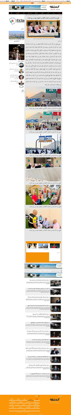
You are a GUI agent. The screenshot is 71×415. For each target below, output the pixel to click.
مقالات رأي (21, 61)
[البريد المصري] (16, 52)
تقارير (48, 13)
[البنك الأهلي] (43, 267)
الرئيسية (59, 13)
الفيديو (22, 29)
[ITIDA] (16, 20)
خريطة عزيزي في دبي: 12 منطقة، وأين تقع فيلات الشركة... (41, 1)
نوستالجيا (36, 13)
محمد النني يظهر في (58, 248)
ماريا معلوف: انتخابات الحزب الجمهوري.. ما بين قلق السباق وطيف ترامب (14, 76)
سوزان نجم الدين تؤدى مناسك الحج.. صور (32, 248)
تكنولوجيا (17, 13)
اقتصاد (42, 13)
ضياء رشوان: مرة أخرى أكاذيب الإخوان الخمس (13, 70)
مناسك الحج (58, 252)
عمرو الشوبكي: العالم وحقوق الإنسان (14, 82)
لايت (24, 13)
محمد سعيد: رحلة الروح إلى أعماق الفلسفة (13, 64)
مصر (53, 13)
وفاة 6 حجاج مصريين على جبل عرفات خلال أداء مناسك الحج (43, 249)
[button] (21, 43)
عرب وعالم (30, 13)
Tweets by (22, 91)
